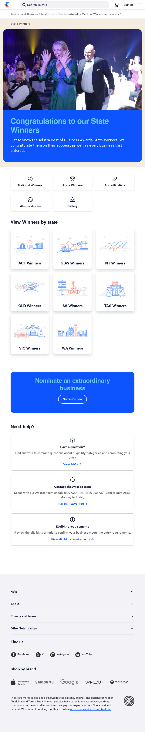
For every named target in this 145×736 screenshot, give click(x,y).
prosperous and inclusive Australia (90, 709)
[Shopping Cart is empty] (116, 4)
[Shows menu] (139, 4)
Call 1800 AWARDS (70, 504)
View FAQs (70, 464)
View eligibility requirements (70, 539)
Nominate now (72, 399)
